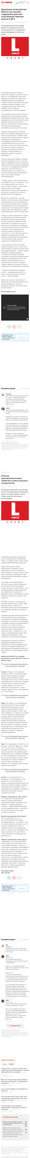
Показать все (15, 1025)
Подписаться (21, 337)
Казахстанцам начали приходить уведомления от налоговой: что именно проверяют (13, 1107)
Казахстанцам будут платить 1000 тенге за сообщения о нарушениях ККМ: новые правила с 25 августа (14, 1098)
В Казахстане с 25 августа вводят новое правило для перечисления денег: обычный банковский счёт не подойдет (15, 1071)
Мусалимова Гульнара (21, 22)
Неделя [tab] (4, 1064)
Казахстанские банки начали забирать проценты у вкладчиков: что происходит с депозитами (14, 1081)
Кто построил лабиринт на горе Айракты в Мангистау (14, 1089)
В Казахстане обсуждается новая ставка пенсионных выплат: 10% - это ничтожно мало (13, 1123)
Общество (3, 22)
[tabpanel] (15, 1090)
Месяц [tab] (11, 1064)
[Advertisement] (15, 75)
